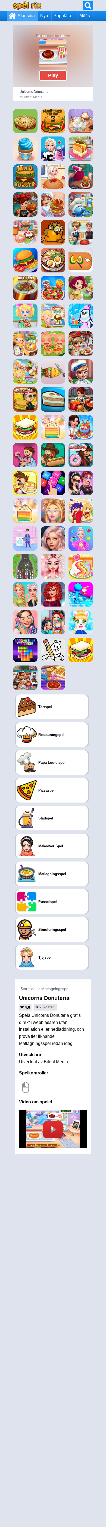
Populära (62, 15)
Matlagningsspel (55, 989)
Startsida (26, 15)
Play (53, 75)
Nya (44, 15)
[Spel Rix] (27, 5)
